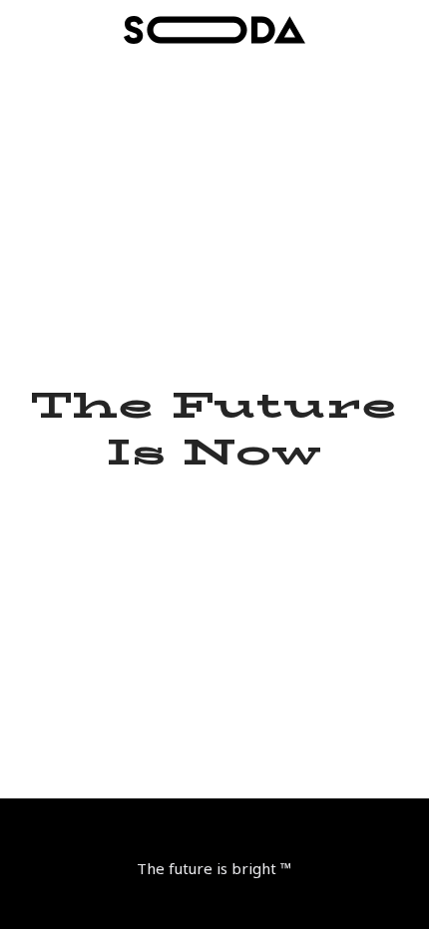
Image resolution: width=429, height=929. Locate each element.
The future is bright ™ (214, 868)
